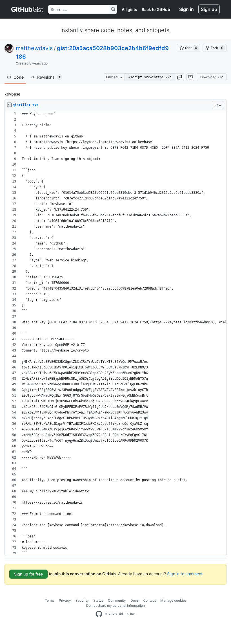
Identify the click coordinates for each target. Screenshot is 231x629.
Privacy (65, 600)
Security (82, 600)
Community (117, 600)
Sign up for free (28, 574)
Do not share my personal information (115, 605)
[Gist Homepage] (27, 9)
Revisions (48, 77)
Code (19, 77)
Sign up (209, 9)
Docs (134, 600)
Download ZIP (211, 77)
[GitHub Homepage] (98, 614)
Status (98, 600)
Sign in (186, 9)
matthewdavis (34, 48)
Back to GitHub (156, 9)
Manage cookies (173, 600)
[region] (115, 333)
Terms (49, 600)
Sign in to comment (185, 573)
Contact (149, 600)
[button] (179, 77)
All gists (129, 9)
